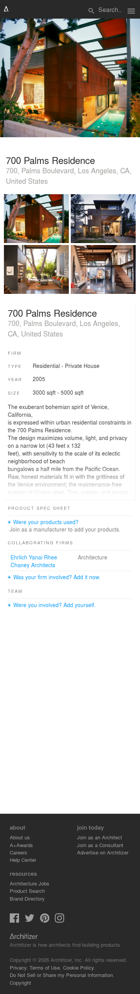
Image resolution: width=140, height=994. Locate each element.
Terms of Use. (45, 967)
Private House (82, 365)
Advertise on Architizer (102, 852)
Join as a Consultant (100, 845)
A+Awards (21, 845)
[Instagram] (59, 920)
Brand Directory (27, 898)
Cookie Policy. (79, 967)
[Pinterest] (44, 920)
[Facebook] (14, 920)
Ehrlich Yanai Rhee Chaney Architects (33, 561)
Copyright (20, 982)
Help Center (23, 859)
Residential (46, 365)
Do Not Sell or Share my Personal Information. (62, 974)
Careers (18, 852)
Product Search (27, 890)
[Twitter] (29, 920)
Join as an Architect (99, 837)
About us (20, 837)
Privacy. (19, 967)
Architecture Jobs (29, 883)
